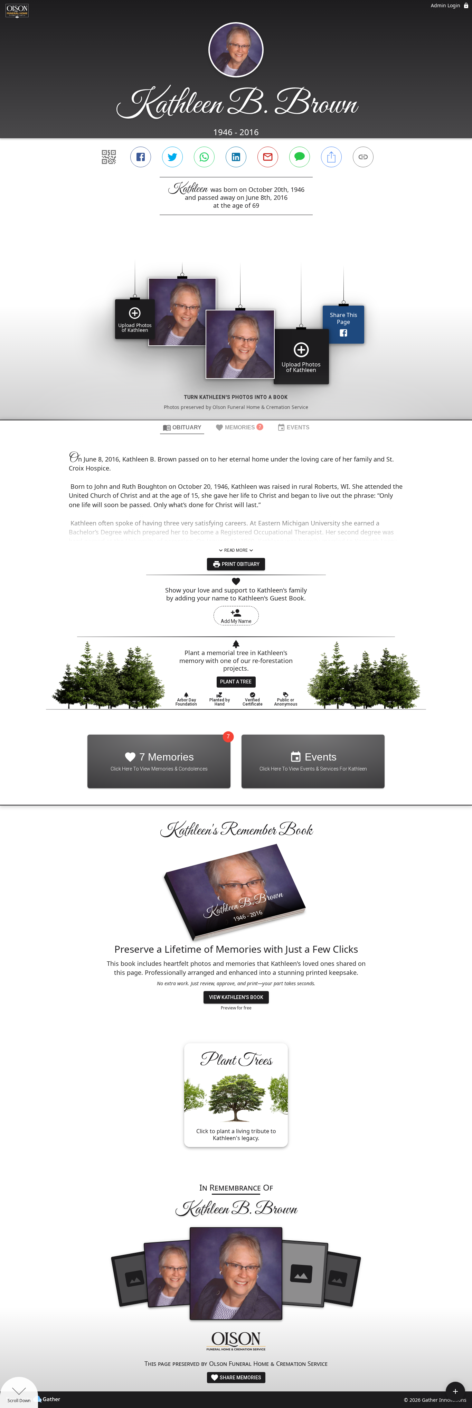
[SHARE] (331, 157)
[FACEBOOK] (140, 157)
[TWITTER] (172, 157)
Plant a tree (236, 681)
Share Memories (240, 1377)
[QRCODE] (108, 157)
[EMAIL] (267, 157)
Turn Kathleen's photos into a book (236, 397)
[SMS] (299, 157)
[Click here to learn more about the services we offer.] (236, 1342)
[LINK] (363, 157)
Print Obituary (240, 564)
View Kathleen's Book (236, 997)
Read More (236, 550)
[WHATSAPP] (204, 157)
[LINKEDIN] (236, 157)
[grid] (236, 329)
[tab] (182, 427)
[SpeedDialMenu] (455, 1391)
